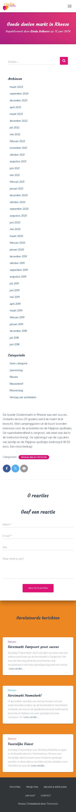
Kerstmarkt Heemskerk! (25, 695)
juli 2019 (14, 283)
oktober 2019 (17, 263)
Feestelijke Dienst (20, 744)
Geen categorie (18, 363)
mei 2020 (15, 229)
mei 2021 (15, 175)
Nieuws (14, 376)
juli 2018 (14, 337)
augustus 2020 (18, 215)
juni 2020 (15, 222)
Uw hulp (30, 795)
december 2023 (18, 100)
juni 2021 (14, 168)
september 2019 (19, 269)
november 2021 (18, 147)
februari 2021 (17, 181)
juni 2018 (14, 344)
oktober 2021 (17, 154)
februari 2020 (17, 242)
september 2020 (19, 208)
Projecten (32, 787)
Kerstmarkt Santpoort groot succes (33, 647)
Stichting (15, 787)
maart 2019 (16, 310)
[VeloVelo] (11, 6)
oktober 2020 (17, 202)
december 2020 (19, 195)
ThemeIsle (52, 803)
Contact (46, 795)
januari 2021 (16, 188)
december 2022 (19, 120)
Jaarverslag (16, 370)
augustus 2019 (18, 276)
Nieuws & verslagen (55, 787)
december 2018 (18, 330)
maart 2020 (16, 235)
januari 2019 (16, 324)
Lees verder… (17, 668)
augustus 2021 (18, 161)
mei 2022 (15, 134)
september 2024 (19, 93)
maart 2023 (16, 113)
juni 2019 (15, 290)
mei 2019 (15, 296)
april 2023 (15, 107)
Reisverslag (16, 390)
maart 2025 (16, 86)
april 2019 (15, 303)
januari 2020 (17, 249)
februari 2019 (17, 317)
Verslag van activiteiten (23, 397)
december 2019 (18, 256)
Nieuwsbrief (16, 383)
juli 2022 (14, 127)
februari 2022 (17, 141)
